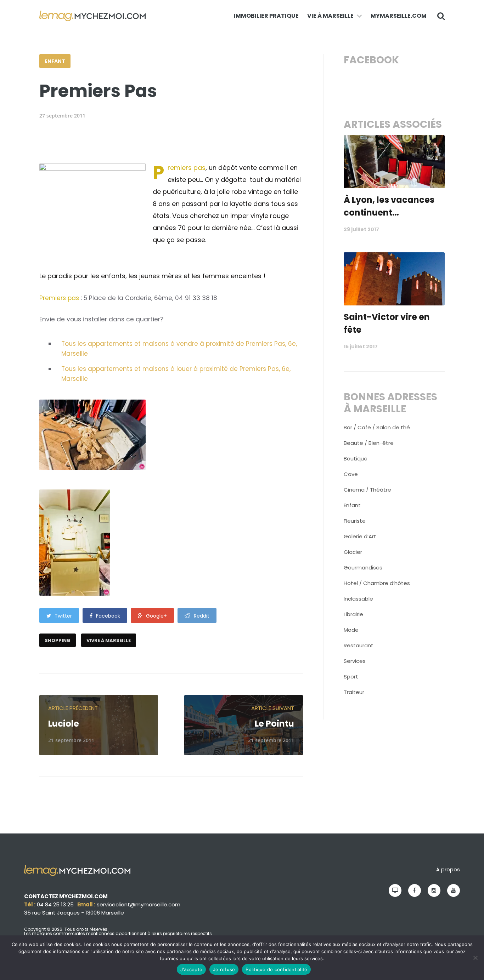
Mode (351, 630)
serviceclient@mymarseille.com (138, 904)
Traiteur (354, 692)
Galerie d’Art (360, 536)
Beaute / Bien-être (369, 443)
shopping (58, 640)
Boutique (355, 458)
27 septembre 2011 (62, 115)
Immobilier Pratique (266, 16)
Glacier (353, 552)
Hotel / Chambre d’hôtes (377, 583)
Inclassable (358, 598)
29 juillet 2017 (361, 229)
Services (355, 661)
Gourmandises (363, 567)
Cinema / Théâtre (367, 489)
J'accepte (191, 969)
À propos (448, 869)
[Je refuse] (475, 957)
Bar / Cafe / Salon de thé (377, 427)
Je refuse (224, 969)
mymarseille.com (399, 16)
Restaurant (358, 645)
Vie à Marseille (330, 16)
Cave (351, 474)
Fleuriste (355, 521)
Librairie (353, 614)
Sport (351, 676)
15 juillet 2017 (361, 346)
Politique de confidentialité (276, 969)
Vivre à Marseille (108, 640)
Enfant (55, 61)
